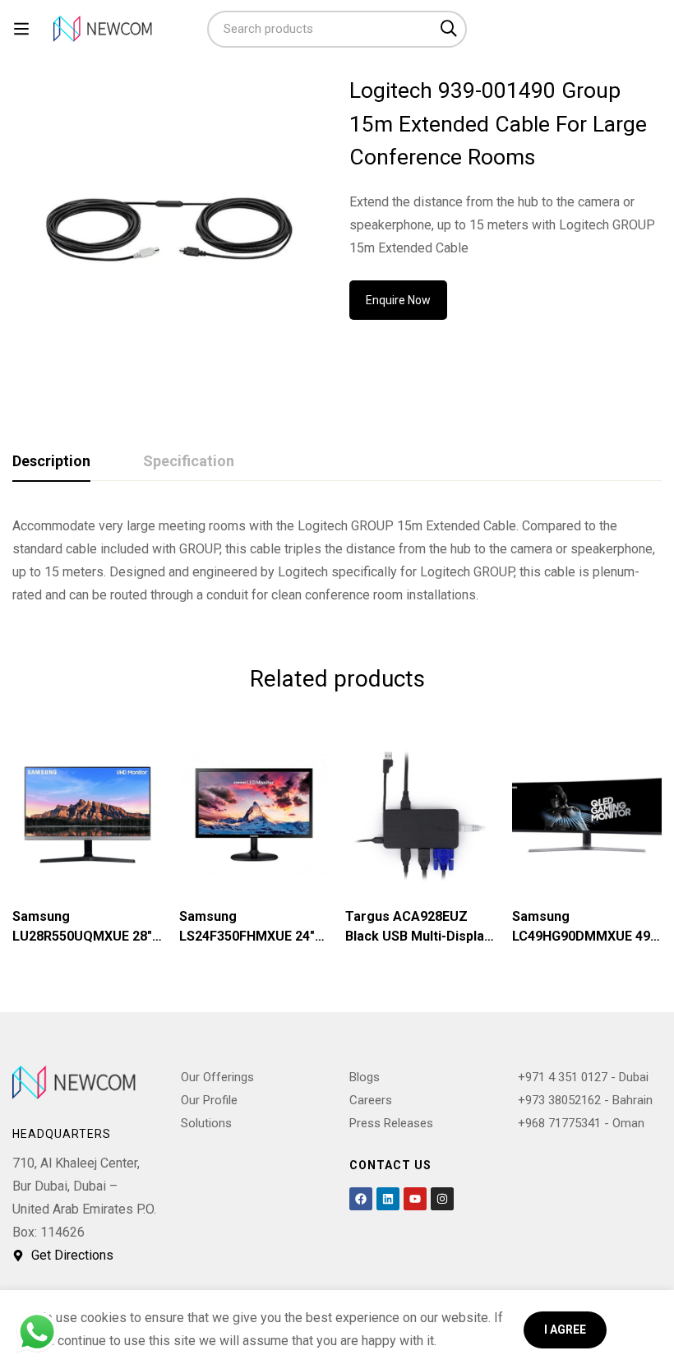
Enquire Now (398, 300)
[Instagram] (442, 1198)
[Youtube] (415, 1198)
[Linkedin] (387, 1198)
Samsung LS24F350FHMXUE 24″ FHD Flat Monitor (247, 936)
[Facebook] (360, 1198)
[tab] (51, 462)
